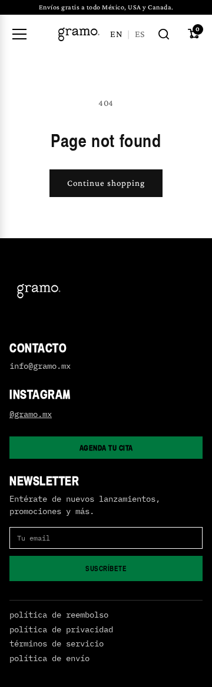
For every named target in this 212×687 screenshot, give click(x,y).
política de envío (49, 658)
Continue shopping (106, 183)
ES (139, 34)
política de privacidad (61, 630)
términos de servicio (56, 644)
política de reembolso (58, 615)
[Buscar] (163, 34)
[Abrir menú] (19, 34)
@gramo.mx (30, 414)
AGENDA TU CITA (106, 447)
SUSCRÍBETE (106, 568)
